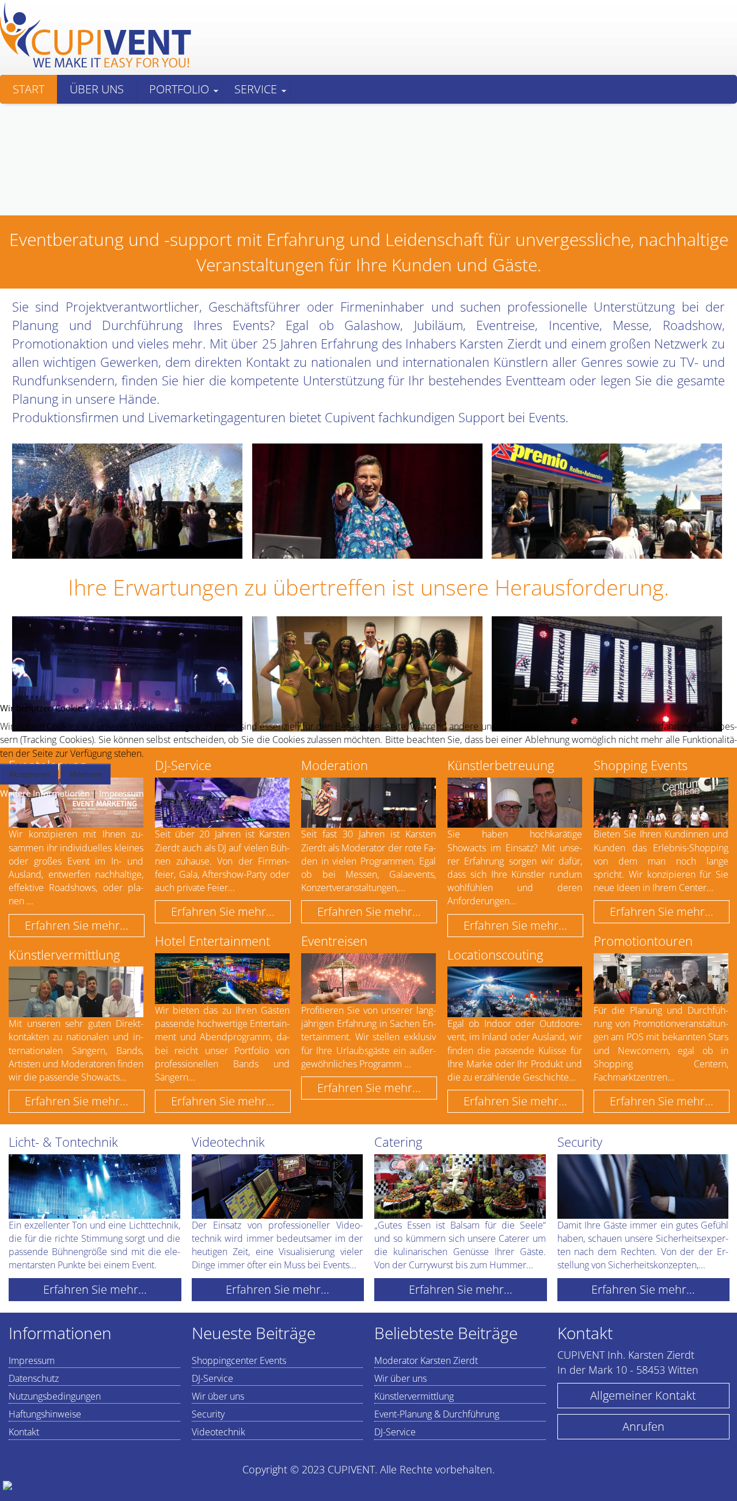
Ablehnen (85, 774)
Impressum (121, 793)
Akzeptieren (29, 774)
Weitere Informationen (45, 793)
